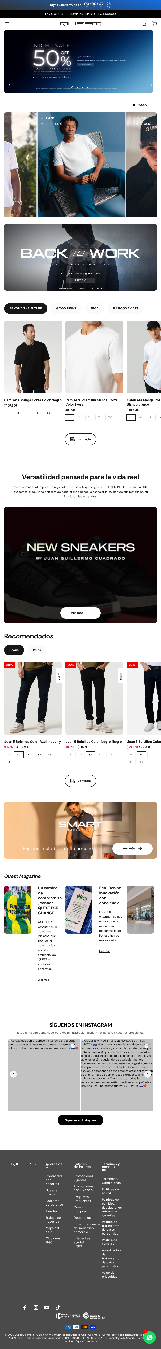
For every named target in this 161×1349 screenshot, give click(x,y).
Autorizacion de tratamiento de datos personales (111, 1258)
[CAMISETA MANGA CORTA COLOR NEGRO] (33, 357)
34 (39, 754)
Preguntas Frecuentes (82, 1199)
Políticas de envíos (110, 1191)
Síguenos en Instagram (80, 1120)
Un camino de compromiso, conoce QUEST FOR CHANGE (50, 900)
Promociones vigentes (83, 1178)
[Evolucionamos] (140, 910)
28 (8, 754)
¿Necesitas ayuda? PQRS (82, 1242)
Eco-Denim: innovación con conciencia (110, 895)
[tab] (25, 308)
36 (50, 754)
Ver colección (41, 124)
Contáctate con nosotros (54, 1180)
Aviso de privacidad (109, 1275)
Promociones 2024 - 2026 (83, 1188)
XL (38, 413)
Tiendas (51, 1211)
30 (19, 754)
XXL (49, 413)
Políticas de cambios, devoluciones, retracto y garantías (112, 1207)
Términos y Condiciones (111, 1181)
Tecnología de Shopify (122, 1338)
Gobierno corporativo (54, 1203)
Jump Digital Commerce (83, 1341)
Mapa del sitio (52, 1230)
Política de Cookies (109, 1242)
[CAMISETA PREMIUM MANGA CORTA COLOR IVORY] (94, 357)
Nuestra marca (51, 1192)
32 (29, 754)
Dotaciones (82, 1218)
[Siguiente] (149, 85)
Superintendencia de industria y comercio (87, 1228)
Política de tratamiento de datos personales (110, 1228)
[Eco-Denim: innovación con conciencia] (78, 910)
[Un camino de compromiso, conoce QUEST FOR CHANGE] (17, 910)
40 (141, 762)
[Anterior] (11, 85)
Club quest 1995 (54, 1241)
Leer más (43, 979)
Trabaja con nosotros (54, 1220)
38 (8, 762)
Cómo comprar (80, 1209)
